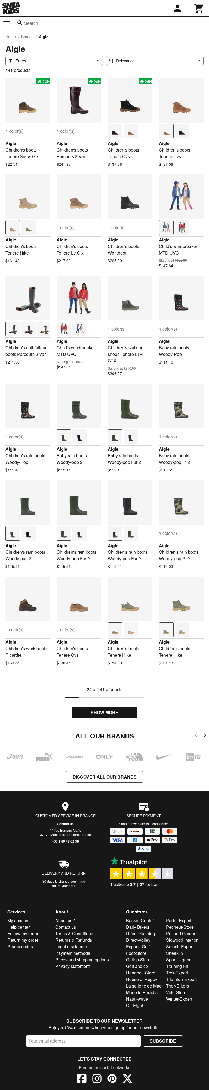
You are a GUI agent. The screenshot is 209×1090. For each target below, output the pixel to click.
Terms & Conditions (74, 933)
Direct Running (140, 933)
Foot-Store (136, 953)
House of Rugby (141, 979)
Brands (27, 36)
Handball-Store (140, 973)
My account (18, 920)
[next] (205, 736)
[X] (127, 1079)
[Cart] (199, 8)
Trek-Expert (177, 973)
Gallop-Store (138, 959)
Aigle (10, 143)
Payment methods (72, 953)
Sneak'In (174, 953)
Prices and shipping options (82, 959)
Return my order (22, 940)
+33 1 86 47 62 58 (65, 841)
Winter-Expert (179, 999)
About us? (65, 920)
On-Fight (134, 1005)
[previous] (196, 736)
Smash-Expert (179, 946)
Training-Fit (177, 966)
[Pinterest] (112, 1079)
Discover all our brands (105, 777)
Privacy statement (72, 966)
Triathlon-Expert (181, 979)
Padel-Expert (178, 920)
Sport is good (179, 959)
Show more (104, 712)
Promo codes (20, 946)
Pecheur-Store (180, 927)
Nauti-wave (137, 999)
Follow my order (22, 933)
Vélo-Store (176, 992)
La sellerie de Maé (144, 986)
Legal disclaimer (71, 946)
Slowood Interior (182, 940)
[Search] (20, 23)
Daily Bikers (137, 927)
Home (10, 36)
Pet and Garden (181, 933)
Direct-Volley (138, 940)
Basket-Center (140, 920)
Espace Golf (138, 946)
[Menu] (6, 23)
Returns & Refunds (73, 940)
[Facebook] (81, 1079)
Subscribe (163, 1041)
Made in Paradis (142, 992)
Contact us (65, 824)
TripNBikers (177, 986)
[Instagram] (96, 1079)
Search (31, 23)
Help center (18, 927)
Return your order (64, 885)
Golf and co (137, 966)
